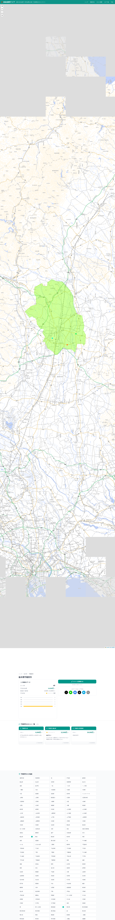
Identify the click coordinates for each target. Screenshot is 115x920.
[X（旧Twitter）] (66, 692)
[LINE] (70, 692)
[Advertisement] (57, 661)
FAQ (112, 2)
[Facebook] (75, 692)
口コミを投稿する (78, 681)
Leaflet (107, 647)
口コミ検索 (99, 2)
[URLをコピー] (88, 692)
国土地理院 (112, 647)
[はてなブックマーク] (84, 692)
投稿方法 (92, 2)
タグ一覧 (106, 2)
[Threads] (79, 692)
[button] (52, 338)
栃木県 (25, 674)
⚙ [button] (2, 15)
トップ (86, 2)
